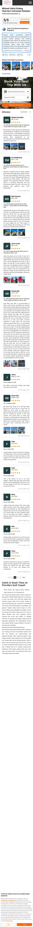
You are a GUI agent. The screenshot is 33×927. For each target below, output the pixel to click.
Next (24, 577)
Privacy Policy (9, 920)
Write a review (25, 22)
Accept (24, 924)
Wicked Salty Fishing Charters (9, 900)
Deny (8, 924)
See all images (6, 73)
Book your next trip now (16, 105)
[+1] (21, 149)
